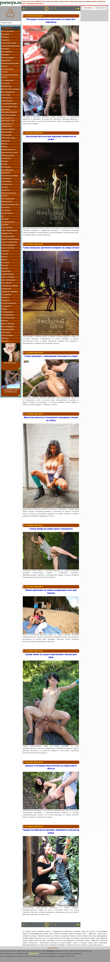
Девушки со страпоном (7, 125)
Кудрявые (6, 181)
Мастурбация (8, 199)
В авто (4, 66)
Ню (2, 216)
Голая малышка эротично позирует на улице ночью (51, 248)
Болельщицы (7, 57)
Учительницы (7, 318)
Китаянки (5, 167)
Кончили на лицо (9, 176)
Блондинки (6, 52)
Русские (5, 262)
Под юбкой (6, 227)
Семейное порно (9, 286)
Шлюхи (4, 338)
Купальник (6, 184)
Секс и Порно (8, 277)
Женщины (6, 135)
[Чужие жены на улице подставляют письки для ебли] (51, 703)
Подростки (6, 233)
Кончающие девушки (7, 171)
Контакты (53, 948)
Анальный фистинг (10, 46)
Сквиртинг (6, 289)
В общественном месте (9, 76)
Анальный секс (8, 43)
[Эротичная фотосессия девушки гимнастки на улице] (51, 184)
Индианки (6, 158)
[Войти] (10, 13)
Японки (4, 341)
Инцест (4, 161)
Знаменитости (8, 150)
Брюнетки (6, 60)
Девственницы (8, 115)
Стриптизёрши (8, 303)
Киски (4, 164)
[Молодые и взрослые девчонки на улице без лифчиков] (51, 70)
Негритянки (7, 213)
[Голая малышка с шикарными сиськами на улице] (51, 378)
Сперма (5, 297)
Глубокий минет (9, 104)
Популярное (88, 8)
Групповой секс (9, 106)
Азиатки (5, 40)
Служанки (6, 294)
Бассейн (5, 49)
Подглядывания (9, 230)
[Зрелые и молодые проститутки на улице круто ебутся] (51, 790)
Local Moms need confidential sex (11, 391)
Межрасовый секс (10, 204)
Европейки (6, 132)
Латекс (4, 187)
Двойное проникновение (9, 111)
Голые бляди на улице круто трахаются (51, 529)
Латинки (5, 190)
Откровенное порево (8, 223)
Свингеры (6, 271)
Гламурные (6, 101)
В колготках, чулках (7, 70)
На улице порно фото (34, 15)
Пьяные (5, 251)
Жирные (5, 141)
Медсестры (6, 201)
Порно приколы (9, 242)
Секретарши (7, 274)
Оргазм (4, 219)
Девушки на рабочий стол (8, 119)
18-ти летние (7, 31)
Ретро (4, 260)
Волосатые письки (10, 89)
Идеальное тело (9, 152)
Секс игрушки (8, 280)
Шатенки (5, 332)
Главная (7, 28)
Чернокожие (7, 329)
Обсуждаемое (100, 8)
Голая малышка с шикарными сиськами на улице (51, 356)
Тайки (4, 309)
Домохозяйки (8, 129)
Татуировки (7, 312)
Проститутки (7, 248)
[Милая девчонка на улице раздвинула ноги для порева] (51, 615)
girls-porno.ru (33, 953)
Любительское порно (8, 194)
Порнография (8, 245)
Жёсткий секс (8, 138)
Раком (4, 257)
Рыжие (4, 265)
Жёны (4, 147)
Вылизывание (8, 92)
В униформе (7, 80)
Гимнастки (6, 98)
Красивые (6, 178)
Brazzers (5, 34)
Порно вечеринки (10, 239)
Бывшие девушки (10, 63)
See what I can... (10, 363)
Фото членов (7, 324)
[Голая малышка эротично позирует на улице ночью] (51, 293)
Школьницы (7, 335)
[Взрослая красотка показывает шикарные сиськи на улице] (51, 466)
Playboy (5, 37)
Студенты (6, 306)
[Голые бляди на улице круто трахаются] (51, 551)
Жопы (4, 144)
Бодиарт (5, 55)
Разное (4, 254)
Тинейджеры (7, 315)
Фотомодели (7, 326)
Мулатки (5, 207)
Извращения (7, 155)
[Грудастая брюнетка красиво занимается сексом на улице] (51, 871)
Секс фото (6, 283)
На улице (5, 210)
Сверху (4, 268)
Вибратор (6, 86)
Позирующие (8, 236)
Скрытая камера (9, 292)
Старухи (5, 300)
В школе (5, 83)
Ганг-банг (6, 95)
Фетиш (4, 321)
